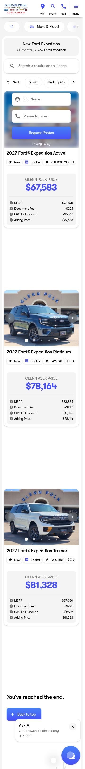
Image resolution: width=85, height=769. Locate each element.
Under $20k (56, 82)
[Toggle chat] (70, 755)
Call (63, 13)
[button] (42, 9)
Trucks (33, 82)
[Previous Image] (10, 318)
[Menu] (76, 6)
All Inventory (25, 50)
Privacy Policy (41, 144)
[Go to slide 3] (41, 340)
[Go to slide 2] (34, 340)
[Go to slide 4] (49, 340)
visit (42, 13)
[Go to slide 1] (26, 340)
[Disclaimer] (11, 203)
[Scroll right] (77, 26)
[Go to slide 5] (57, 340)
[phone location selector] (63, 6)
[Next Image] (72, 318)
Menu (76, 13)
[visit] (42, 6)
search (53, 13)
